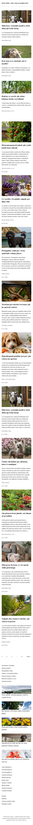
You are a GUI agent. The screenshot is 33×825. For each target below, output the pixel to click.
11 (22, 656)
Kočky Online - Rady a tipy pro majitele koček (15, 3)
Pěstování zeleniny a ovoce (8, 111)
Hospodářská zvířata (6, 40)
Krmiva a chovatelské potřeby (8, 379)
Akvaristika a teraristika (7, 325)
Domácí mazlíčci (5, 273)
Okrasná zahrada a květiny (8, 220)
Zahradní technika (6, 642)
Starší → (29, 656)
